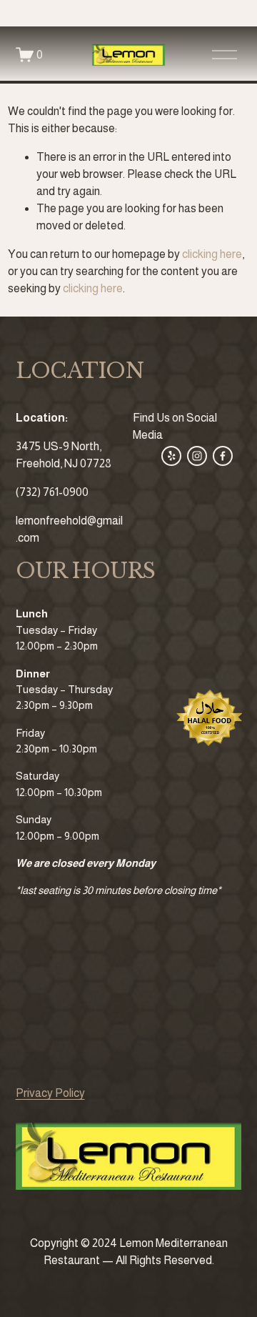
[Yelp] (171, 456)
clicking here (212, 254)
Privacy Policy (50, 1093)
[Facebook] (223, 456)
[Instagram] (197, 456)
